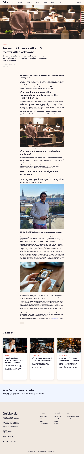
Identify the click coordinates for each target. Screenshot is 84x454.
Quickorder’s (55, 318)
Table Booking (43, 426)
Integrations (69, 418)
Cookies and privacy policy (73, 416)
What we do (56, 418)
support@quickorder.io (10, 437)
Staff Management (44, 423)
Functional (56, 423)
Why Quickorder (57, 416)
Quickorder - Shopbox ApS (9, 64)
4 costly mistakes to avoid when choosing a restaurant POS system (14, 360)
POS (41, 418)
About (55, 426)
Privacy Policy (51, 451)
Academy (56, 421)
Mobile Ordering (43, 416)
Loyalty (41, 421)
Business (22, 322)
